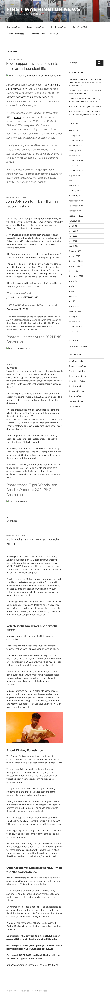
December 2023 (76, 201)
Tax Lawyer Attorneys (78, 346)
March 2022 (74, 306)
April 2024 (73, 180)
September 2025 (76, 145)
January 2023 (74, 256)
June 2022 (73, 291)
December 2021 (75, 321)
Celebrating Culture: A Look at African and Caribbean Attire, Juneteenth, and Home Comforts (85, 82)
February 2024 (75, 191)
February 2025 (75, 150)
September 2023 (76, 216)
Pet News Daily (75, 406)
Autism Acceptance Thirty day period (28, 97)
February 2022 (75, 311)
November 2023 (76, 206)
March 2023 (74, 246)
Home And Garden (76, 391)
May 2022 (73, 296)
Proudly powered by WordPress (33, 991)
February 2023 (75, 251)
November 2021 (76, 326)
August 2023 (74, 221)
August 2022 (74, 281)
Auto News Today (37, 34)
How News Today (13, 27)
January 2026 (74, 135)
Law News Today (76, 401)
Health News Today (58, 27)
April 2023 (73, 241)
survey (17, 117)
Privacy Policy (12, 991)
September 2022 (76, 276)
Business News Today (35, 27)
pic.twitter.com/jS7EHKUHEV (22, 297)
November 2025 (76, 140)
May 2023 (73, 236)
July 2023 (73, 226)
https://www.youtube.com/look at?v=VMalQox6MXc (32, 965)
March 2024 (74, 185)
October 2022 (75, 271)
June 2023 (73, 231)
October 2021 (74, 331)
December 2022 (76, 261)
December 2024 (76, 155)
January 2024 (74, 196)
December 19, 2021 (17, 309)
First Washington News (43, 9)
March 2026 (74, 130)
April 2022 (73, 301)
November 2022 (76, 266)
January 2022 (74, 316)
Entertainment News (77, 371)
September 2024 (76, 170)
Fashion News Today (15, 34)
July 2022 (73, 286)
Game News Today (80, 27)
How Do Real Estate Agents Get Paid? (85, 106)
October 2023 (75, 211)
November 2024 (76, 160)
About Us (54, 34)
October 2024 (75, 165)
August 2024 (74, 175)
